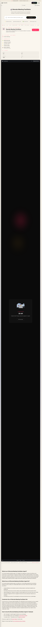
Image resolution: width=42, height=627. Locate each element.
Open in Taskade (35, 562)
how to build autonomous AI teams (19, 621)
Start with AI (35, 29)
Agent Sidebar (14, 619)
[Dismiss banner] (39, 0)
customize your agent (23, 615)
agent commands (22, 617)
